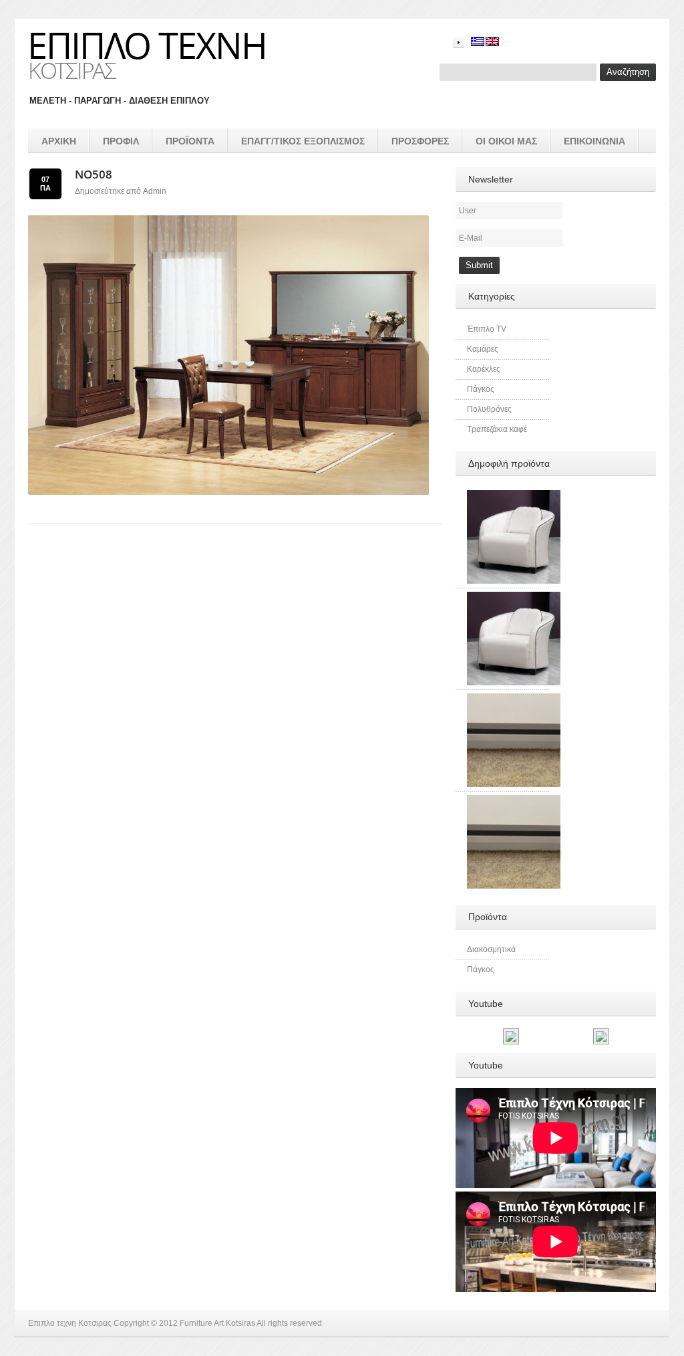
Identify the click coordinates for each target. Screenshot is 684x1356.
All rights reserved (289, 1323)
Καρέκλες (483, 369)
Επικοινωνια (594, 141)
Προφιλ (121, 141)
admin (154, 191)
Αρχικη (58, 141)
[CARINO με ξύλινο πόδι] (513, 496)
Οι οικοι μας (506, 141)
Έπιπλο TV (486, 329)
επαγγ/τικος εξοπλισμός (303, 141)
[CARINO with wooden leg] (513, 597)
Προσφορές (420, 141)
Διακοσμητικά (491, 949)
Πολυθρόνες (489, 409)
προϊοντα (190, 141)
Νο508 (93, 174)
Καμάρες (482, 349)
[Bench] (513, 801)
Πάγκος (480, 389)
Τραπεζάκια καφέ (497, 429)
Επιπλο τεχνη (147, 45)
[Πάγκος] (513, 699)
